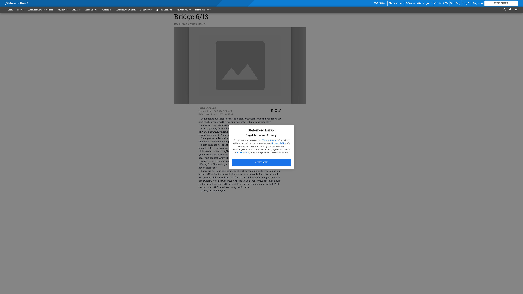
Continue (261, 162)
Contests (76, 9)
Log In (467, 3)
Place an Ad (396, 3)
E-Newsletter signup (419, 3)
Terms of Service (270, 140)
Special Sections (164, 9)
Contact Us (441, 3)
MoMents (106, 9)
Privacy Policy (279, 143)
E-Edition (380, 3)
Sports (20, 9)
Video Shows (91, 9)
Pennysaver (146, 9)
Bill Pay (455, 3)
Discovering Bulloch (126, 9)
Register (478, 3)
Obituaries (62, 9)
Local (10, 9)
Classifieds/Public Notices (40, 9)
